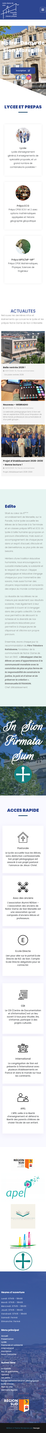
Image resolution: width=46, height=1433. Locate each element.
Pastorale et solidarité (12, 1345)
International (7, 1348)
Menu (42, 9)
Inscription (6, 1351)
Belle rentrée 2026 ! (14, 367)
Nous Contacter (9, 1354)
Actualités (6, 1368)
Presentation (7, 1339)
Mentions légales (9, 1390)
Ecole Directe (7, 1384)
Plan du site (7, 1387)
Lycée (4, 1342)
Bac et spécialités (9, 1371)
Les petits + (6, 1377)
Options (5, 1374)
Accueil (4, 1336)
